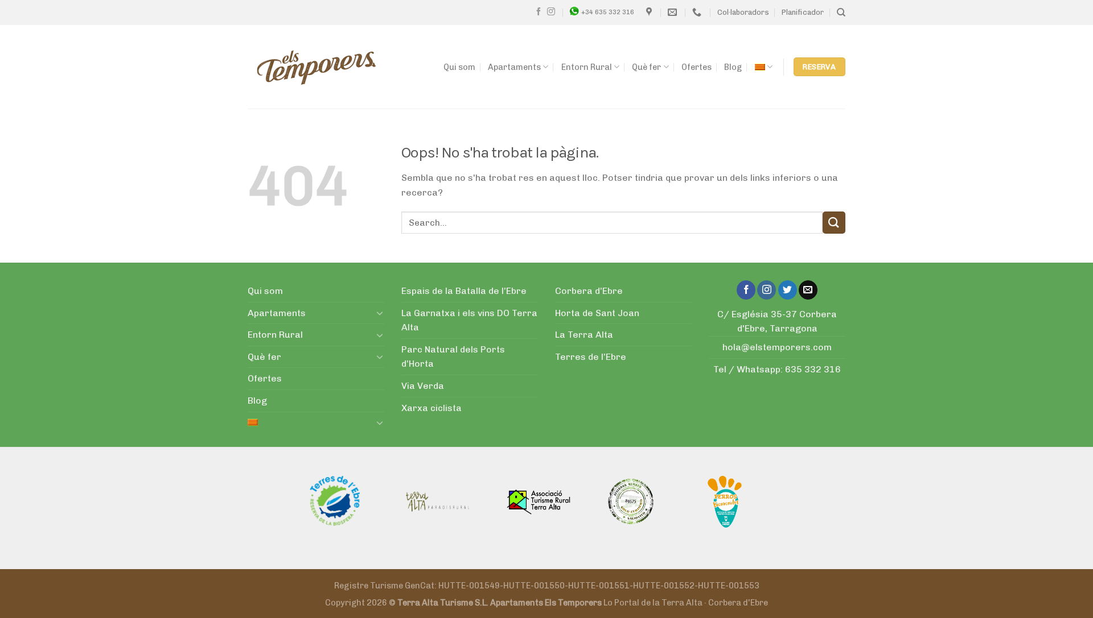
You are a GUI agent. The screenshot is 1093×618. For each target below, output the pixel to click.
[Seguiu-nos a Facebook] (539, 11)
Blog (733, 67)
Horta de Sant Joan (597, 313)
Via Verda (422, 385)
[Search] (841, 12)
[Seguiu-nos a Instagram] (551, 11)
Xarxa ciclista (431, 408)
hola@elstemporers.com (777, 347)
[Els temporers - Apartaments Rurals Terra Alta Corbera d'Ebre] (316, 67)
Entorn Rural (586, 67)
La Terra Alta (584, 334)
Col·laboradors (743, 12)
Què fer (646, 67)
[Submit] (834, 222)
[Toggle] (379, 313)
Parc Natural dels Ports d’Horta (453, 357)
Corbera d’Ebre (589, 290)
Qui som (459, 67)
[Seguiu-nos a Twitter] (787, 290)
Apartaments (514, 67)
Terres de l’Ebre (590, 356)
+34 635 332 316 (607, 12)
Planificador (803, 12)
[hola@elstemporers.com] (674, 12)
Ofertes (696, 67)
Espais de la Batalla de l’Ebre (464, 290)
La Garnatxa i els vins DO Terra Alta (469, 320)
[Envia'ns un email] (808, 290)
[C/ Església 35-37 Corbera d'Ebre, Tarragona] (650, 12)
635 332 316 (813, 369)
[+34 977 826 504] (698, 12)
